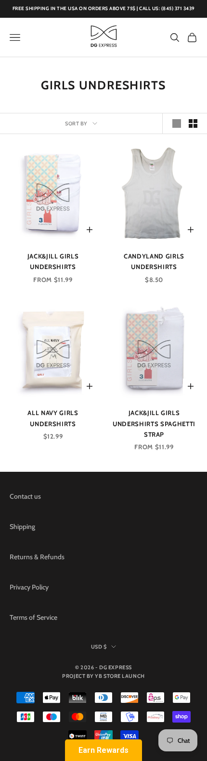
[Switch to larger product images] (176, 123)
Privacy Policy (29, 587)
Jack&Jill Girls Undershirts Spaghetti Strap (154, 423)
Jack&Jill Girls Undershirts (53, 261)
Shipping (22, 526)
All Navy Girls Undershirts (52, 418)
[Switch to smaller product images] (193, 123)
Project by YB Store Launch (103, 676)
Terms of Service (33, 617)
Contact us (25, 496)
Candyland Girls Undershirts (154, 261)
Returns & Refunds (37, 556)
